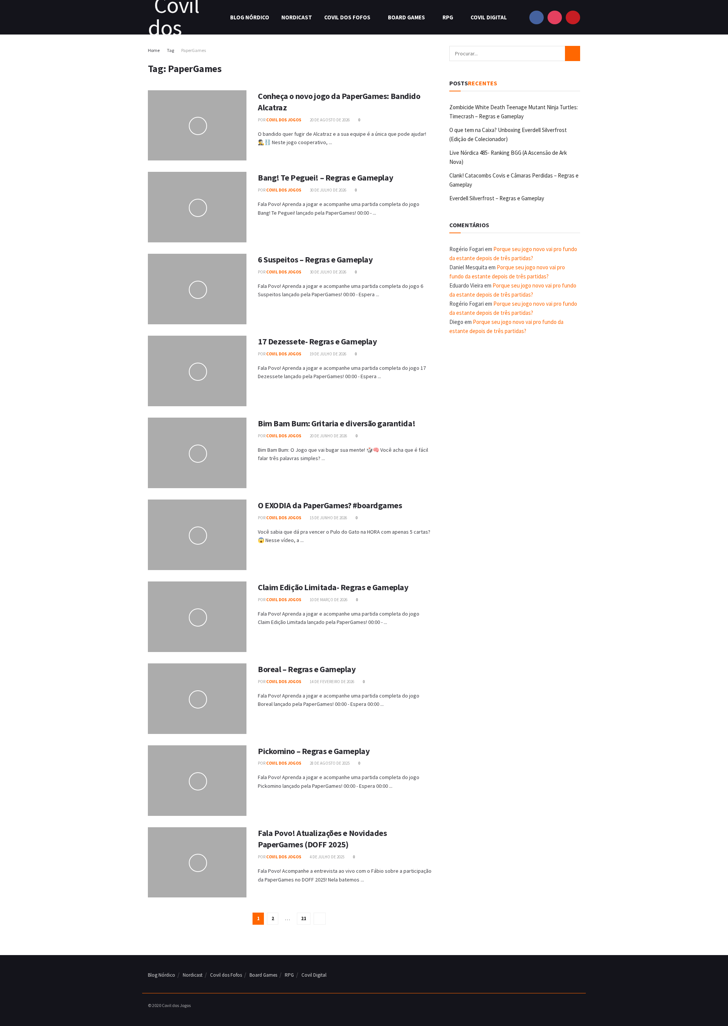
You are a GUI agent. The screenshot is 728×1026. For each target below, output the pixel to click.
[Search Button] (572, 53)
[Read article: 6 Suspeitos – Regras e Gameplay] (197, 289)
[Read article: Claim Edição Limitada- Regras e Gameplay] (197, 616)
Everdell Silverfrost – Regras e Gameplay (496, 198)
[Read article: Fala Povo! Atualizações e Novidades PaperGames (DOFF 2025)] (197, 862)
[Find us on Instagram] (555, 17)
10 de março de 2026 (328, 599)
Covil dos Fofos (347, 17)
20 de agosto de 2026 (329, 120)
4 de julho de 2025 (326, 856)
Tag (170, 50)
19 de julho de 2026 (327, 354)
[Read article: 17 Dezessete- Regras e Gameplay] (197, 371)
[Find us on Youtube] (573, 17)
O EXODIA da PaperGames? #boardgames (330, 505)
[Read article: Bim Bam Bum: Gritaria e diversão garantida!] (197, 453)
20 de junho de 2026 (328, 435)
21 (303, 918)
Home (154, 50)
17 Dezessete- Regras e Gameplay (317, 341)
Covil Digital (489, 17)
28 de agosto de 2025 (329, 763)
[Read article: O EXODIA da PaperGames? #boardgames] (197, 535)
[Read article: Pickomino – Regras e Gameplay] (197, 780)
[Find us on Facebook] (536, 17)
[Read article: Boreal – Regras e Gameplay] (197, 698)
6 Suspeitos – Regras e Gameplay (315, 259)
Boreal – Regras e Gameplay (307, 669)
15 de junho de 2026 (328, 517)
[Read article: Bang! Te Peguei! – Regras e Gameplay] (197, 207)
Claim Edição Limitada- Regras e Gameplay (333, 587)
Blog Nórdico (249, 17)
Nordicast (296, 17)
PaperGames (193, 50)
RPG (447, 17)
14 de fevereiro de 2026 (331, 681)
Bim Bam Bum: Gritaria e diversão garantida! (336, 423)
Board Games (406, 17)
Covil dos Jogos (283, 120)
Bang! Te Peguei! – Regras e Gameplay (325, 177)
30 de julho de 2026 (327, 190)
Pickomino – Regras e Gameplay (313, 751)
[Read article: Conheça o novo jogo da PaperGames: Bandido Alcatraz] (197, 125)
